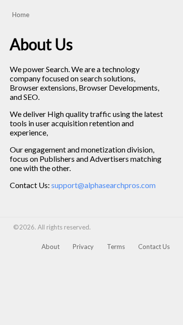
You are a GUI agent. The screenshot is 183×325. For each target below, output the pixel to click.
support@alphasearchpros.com (103, 185)
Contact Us (154, 246)
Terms (116, 246)
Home (20, 15)
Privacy (83, 246)
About (50, 246)
